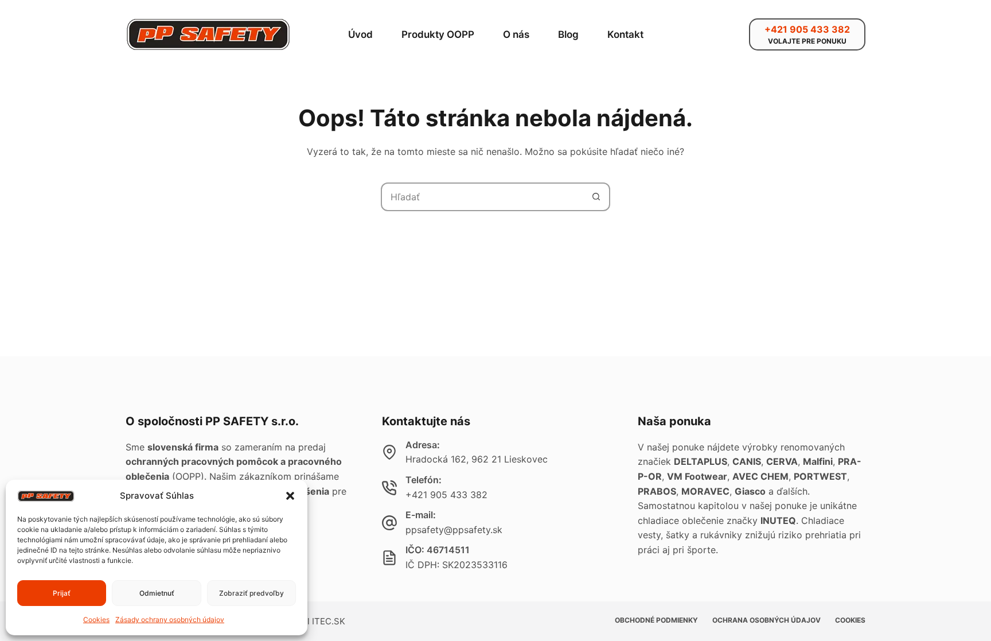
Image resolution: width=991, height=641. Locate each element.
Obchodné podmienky (656, 620)
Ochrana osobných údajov (766, 620)
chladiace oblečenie (681, 520)
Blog (568, 34)
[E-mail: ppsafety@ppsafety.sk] (389, 522)
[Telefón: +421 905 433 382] (389, 487)
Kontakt (625, 34)
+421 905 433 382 (446, 494)
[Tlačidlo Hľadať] (596, 197)
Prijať (62, 593)
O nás (516, 34)
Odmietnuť (156, 593)
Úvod (360, 34)
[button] (290, 496)
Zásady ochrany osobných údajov (169, 619)
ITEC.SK (328, 621)
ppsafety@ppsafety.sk (453, 529)
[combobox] (482, 196)
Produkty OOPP (437, 34)
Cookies (96, 619)
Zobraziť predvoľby (251, 593)
